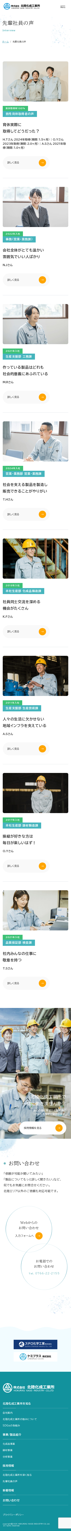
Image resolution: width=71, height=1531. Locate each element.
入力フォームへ (24, 1235)
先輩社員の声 (10, 1481)
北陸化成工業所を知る (17, 1403)
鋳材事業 (8, 1450)
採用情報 (8, 1465)
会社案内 (8, 1413)
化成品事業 (9, 1444)
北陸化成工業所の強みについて (20, 1419)
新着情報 (8, 1490)
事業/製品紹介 (12, 1434)
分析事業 (8, 1457)
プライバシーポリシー (13, 1515)
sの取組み (11, 1425)
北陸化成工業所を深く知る (17, 1475)
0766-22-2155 (44, 1273)
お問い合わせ (11, 1500)
